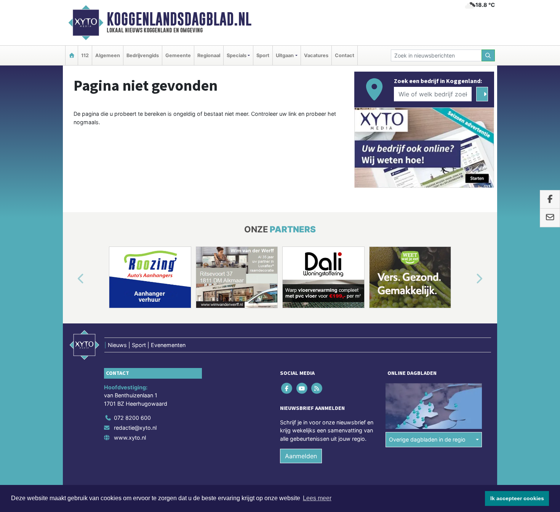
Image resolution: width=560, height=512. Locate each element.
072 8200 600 (132, 417)
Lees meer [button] (317, 498)
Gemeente (178, 55)
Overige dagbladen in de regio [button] (427, 439)
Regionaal (208, 55)
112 (85, 55)
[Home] (71, 55)
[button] (72, 279)
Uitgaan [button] (285, 55)
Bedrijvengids (142, 55)
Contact (344, 55)
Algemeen (107, 55)
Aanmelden (301, 456)
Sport (262, 55)
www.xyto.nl (130, 437)
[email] (550, 218)
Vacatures (316, 55)
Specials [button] (236, 55)
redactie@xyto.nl (135, 427)
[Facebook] (287, 388)
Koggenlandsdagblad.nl (179, 19)
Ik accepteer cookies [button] (517, 498)
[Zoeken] (488, 55)
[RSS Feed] (317, 388)
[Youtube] (302, 388)
